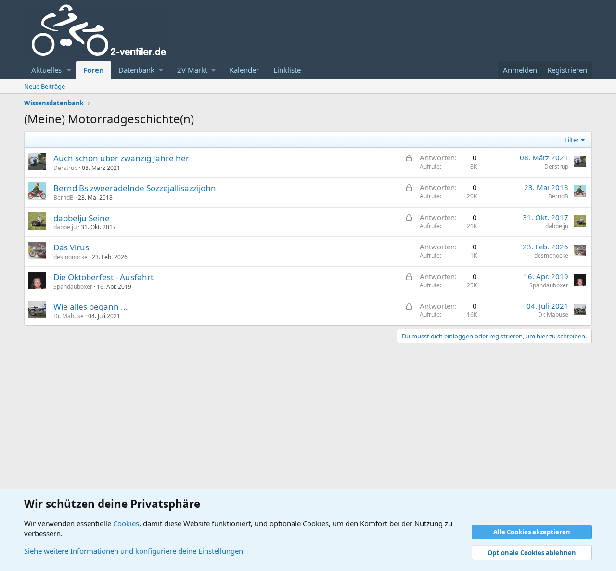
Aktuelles (46, 70)
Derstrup (65, 168)
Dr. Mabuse (68, 316)
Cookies (126, 523)
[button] (69, 70)
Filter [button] (572, 139)
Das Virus (71, 247)
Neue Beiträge (44, 86)
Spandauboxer (72, 287)
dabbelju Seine (81, 217)
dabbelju (65, 227)
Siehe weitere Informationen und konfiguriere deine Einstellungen (133, 551)
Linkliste (287, 70)
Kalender (244, 70)
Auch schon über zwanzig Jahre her (121, 158)
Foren (93, 70)
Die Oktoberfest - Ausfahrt (103, 277)
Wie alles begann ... (90, 306)
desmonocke (70, 257)
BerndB (63, 198)
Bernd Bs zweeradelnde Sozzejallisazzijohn (134, 188)
